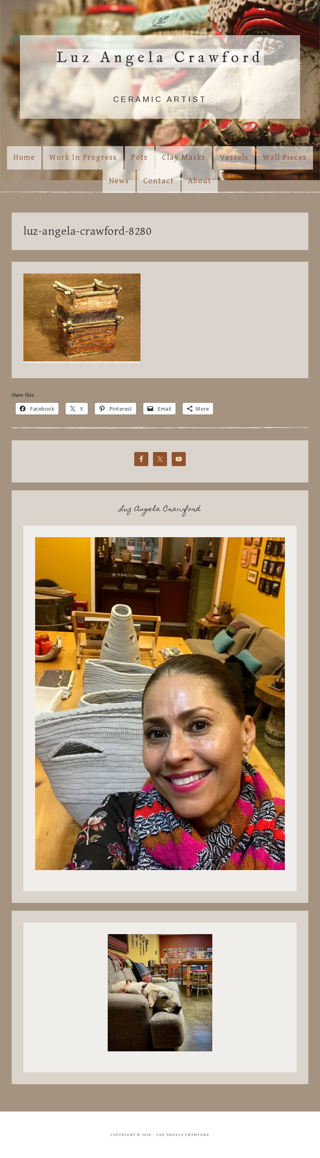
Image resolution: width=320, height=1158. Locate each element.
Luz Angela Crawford (160, 58)
